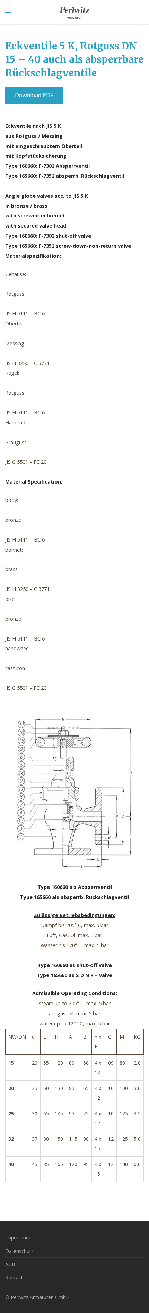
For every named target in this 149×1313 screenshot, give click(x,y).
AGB (10, 1264)
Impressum (17, 1237)
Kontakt (14, 1277)
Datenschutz (19, 1251)
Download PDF (34, 95)
